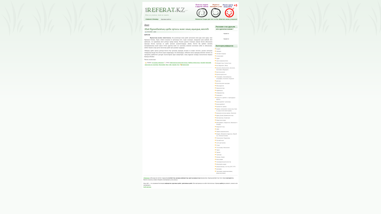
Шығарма (219, 169)
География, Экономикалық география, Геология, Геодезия (225, 77)
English (218, 49)
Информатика (220, 93)
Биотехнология (220, 72)
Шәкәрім (174, 64)
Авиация (218, 51)
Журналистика (220, 88)
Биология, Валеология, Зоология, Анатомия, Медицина (225, 68)
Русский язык (220, 140)
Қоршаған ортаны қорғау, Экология (226, 113)
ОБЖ (217, 129)
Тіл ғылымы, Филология (158, 62)
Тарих (218, 150)
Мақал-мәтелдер (221, 120)
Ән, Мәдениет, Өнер (222, 65)
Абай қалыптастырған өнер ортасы (179, 62)
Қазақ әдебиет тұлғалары (223, 102)
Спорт (218, 145)
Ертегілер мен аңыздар (223, 83)
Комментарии (185, 64)
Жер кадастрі (220, 85)
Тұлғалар (218, 154)
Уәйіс (170, 64)
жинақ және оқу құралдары (151, 64)
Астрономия (219, 56)
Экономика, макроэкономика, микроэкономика (224, 172)
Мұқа (167, 64)
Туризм (218, 152)
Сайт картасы (147, 187)
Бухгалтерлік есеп (221, 74)
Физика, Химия (220, 157)
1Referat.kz (146, 178)
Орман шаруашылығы (222, 131)
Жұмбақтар (219, 90)
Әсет (178, 64)
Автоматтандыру (221, 53)
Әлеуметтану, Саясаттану (223, 63)
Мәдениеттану (220, 127)
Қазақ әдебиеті (220, 104)
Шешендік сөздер (221, 164)
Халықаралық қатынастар (223, 162)
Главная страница (151, 19)
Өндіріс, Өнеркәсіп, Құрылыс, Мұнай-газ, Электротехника (226, 134)
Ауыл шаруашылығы (222, 61)
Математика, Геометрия (223, 118)
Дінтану (218, 81)
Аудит (218, 58)
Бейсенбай (208, 62)
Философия (219, 159)
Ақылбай (203, 62)
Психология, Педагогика (223, 138)
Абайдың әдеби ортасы (194, 62)
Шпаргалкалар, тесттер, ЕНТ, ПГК (225, 166)
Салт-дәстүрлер (221, 143)
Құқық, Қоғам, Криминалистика (224, 115)
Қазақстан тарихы (221, 106)
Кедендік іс (219, 95)
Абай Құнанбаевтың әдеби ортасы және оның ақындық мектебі (176, 29)
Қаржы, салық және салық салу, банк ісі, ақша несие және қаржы (226, 109)
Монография (162, 64)
